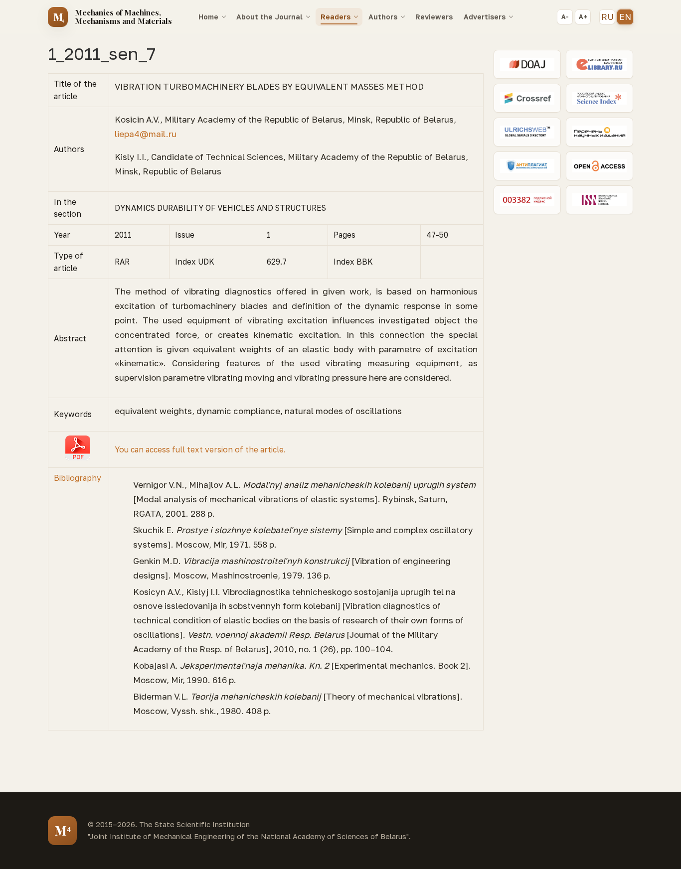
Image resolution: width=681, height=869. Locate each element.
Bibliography (77, 477)
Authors (382, 16)
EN (625, 16)
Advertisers (485, 16)
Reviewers (434, 16)
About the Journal (269, 16)
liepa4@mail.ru (145, 134)
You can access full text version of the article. (200, 449)
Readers (335, 16)
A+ (583, 16)
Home (208, 16)
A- (565, 16)
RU (607, 16)
